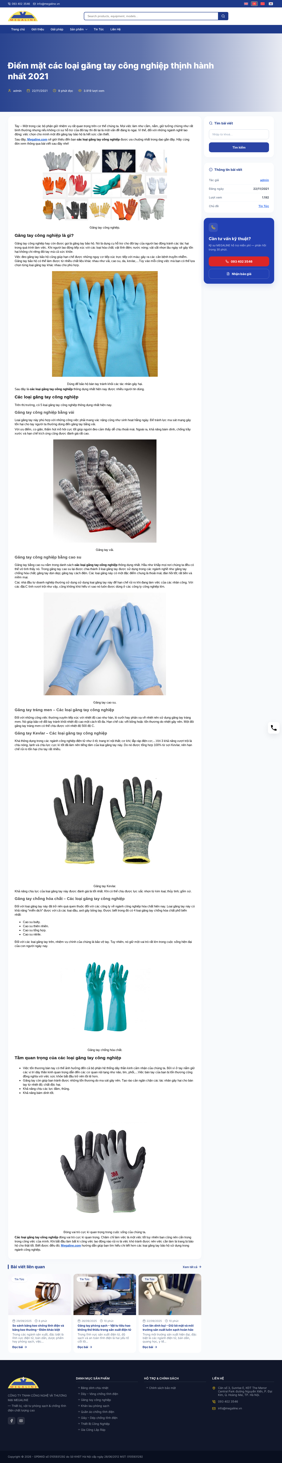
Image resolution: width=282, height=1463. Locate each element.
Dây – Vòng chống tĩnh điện (99, 1394)
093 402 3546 (241, 261)
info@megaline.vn (230, 1408)
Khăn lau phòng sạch (94, 1406)
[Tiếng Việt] (254, 3)
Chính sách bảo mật (162, 1388)
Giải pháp (57, 29)
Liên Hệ (115, 29)
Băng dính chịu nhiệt (94, 1388)
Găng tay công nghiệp (95, 1400)
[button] (274, 728)
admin (264, 180)
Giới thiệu (37, 29)
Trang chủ (18, 29)
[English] (246, 3)
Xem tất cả (190, 1267)
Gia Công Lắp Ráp (92, 1429)
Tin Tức (99, 29)
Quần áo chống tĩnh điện (97, 1411)
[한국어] (271, 3)
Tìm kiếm (238, 147)
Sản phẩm (77, 29)
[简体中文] (262, 3)
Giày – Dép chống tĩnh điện (98, 1417)
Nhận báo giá (241, 274)
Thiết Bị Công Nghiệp (95, 1423)
